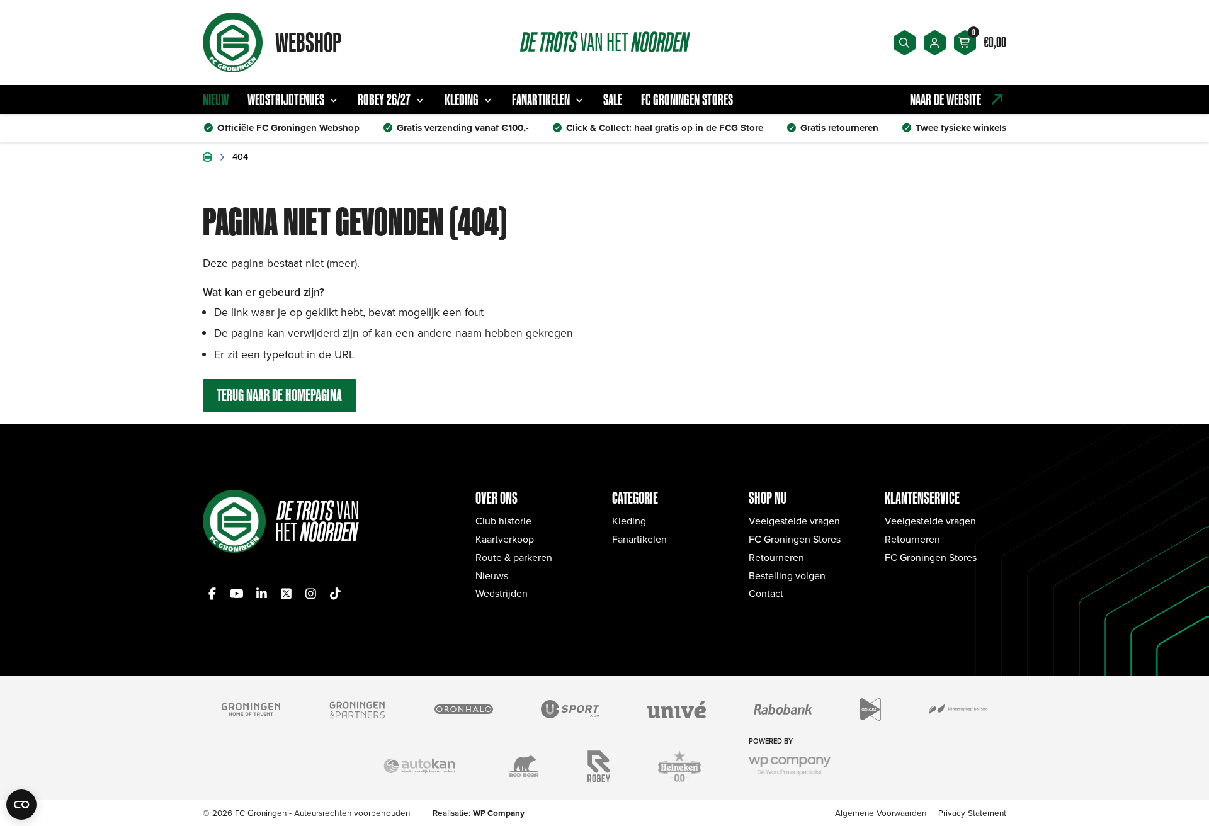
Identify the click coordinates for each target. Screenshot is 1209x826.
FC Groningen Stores (687, 99)
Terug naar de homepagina (279, 395)
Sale (612, 99)
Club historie (503, 521)
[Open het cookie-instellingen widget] (21, 804)
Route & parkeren (513, 557)
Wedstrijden (501, 593)
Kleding (462, 99)
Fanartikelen (541, 99)
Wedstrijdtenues (285, 99)
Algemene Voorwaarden (880, 812)
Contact (766, 593)
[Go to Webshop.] (207, 157)
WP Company (499, 812)
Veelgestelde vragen (794, 521)
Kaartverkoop (504, 539)
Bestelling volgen (787, 575)
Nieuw (216, 99)
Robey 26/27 (384, 99)
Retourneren (776, 557)
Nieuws (491, 575)
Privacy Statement (972, 812)
